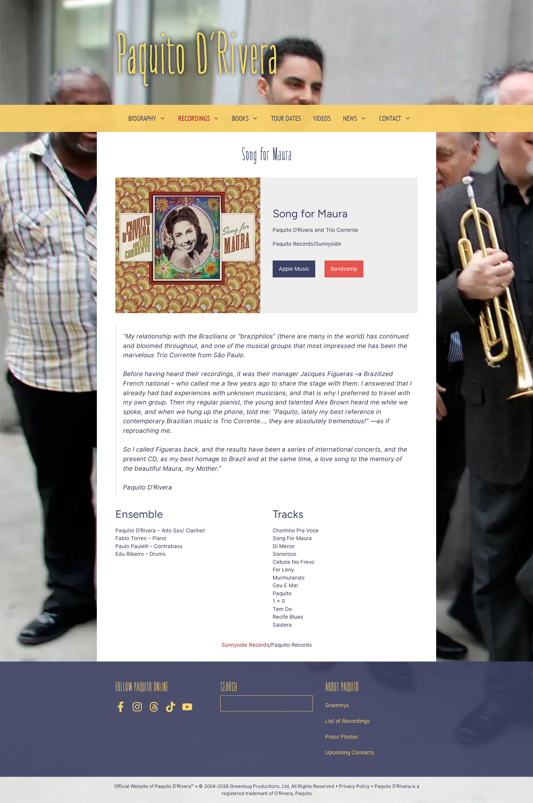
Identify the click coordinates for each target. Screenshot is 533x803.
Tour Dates (286, 118)
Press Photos (341, 737)
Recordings (194, 118)
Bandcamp (344, 269)
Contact (390, 118)
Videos (322, 118)
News (350, 118)
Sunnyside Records (245, 645)
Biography (142, 118)
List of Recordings (347, 721)
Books (240, 118)
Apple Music (294, 269)
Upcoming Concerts (349, 752)
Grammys (337, 705)
